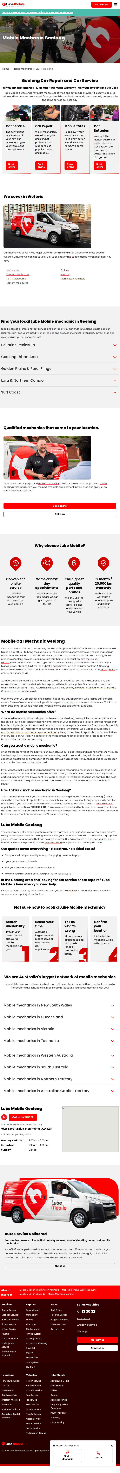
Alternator (31, 1324)
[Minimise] (112, 1445)
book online (64, 256)
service (71, 890)
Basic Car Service (10, 1319)
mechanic (97, 984)
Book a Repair (33, 1310)
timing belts (108, 669)
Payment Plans (58, 1412)
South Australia (9, 1395)
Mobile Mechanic (22, 69)
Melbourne (12, 270)
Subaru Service (33, 1423)
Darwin (111, 687)
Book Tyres (56, 1310)
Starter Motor (33, 1329)
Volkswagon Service (36, 1433)
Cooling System (34, 1338)
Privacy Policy (57, 1422)
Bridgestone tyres (59, 1319)
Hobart (17, 691)
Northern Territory (11, 1409)
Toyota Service (33, 1414)
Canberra (6, 691)
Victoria (5, 1385)
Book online (11, 166)
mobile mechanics (48, 483)
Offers (54, 1390)
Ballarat (65, 270)
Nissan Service (33, 1418)
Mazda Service (33, 1409)
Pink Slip (6, 1333)
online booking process (55, 333)
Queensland (8, 1390)
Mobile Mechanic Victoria (61, 1294)
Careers (55, 1395)
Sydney (70, 687)
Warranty (55, 1417)
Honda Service (33, 1385)
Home (5, 69)
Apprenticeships (59, 1399)
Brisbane (94, 687)
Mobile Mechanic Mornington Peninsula (39, 1289)
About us (60, 1266)
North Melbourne (16, 278)
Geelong (65, 274)
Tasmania (7, 1404)
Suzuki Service (33, 1428)
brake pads (51, 666)
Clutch (29, 1352)
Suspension (32, 1357)
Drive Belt (31, 1348)
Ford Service (32, 1395)
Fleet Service (57, 1385)
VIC (38, 69)
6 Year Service (9, 1329)
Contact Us (83, 1318)
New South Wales (10, 1380)
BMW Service (32, 1404)
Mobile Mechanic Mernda (32, 1294)
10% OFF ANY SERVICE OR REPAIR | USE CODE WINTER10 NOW (37, 12)
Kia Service (31, 1399)
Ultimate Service (10, 1338)
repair (69, 702)
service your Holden (101, 839)
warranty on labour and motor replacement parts (30, 732)
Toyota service (53, 842)
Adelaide (32, 691)
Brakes (29, 1319)
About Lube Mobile (60, 1380)
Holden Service (33, 1380)
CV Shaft (30, 1367)
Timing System (33, 1333)
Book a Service (9, 1310)
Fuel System (32, 1362)
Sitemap (82, 1331)
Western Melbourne (17, 274)
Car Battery (32, 1314)
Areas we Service (87, 1325)
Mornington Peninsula (73, 278)
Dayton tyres (57, 1329)
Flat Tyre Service (59, 1314)
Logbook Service (10, 1314)
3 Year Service (9, 1324)
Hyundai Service (34, 1390)
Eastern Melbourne (17, 283)
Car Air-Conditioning (36, 1343)
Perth (103, 687)
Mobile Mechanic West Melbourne (79, 1289)
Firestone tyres (58, 1324)
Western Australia (11, 1399)
